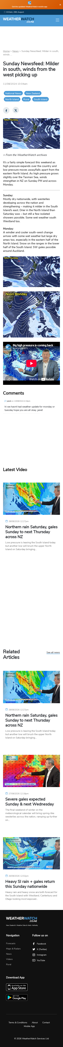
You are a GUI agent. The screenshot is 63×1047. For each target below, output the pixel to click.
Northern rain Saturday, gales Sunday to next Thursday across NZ (31, 532)
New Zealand (33, 93)
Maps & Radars (13, 948)
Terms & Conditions (18, 1022)
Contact (46, 1022)
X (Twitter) (42, 949)
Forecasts (10, 943)
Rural (26, 99)
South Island (40, 99)
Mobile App (29, 1026)
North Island (12, 99)
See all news (53, 652)
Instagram (41, 954)
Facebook (41, 943)
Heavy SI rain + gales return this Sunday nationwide (30, 884)
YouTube (41, 960)
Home (6, 51)
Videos (9, 959)
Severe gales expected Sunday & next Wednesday (29, 802)
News (15, 51)
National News (13, 93)
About (35, 1022)
